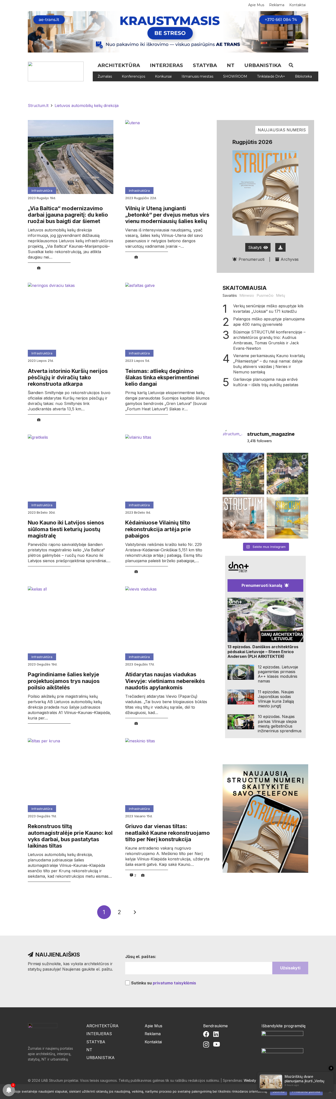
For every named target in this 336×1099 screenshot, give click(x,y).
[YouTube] (216, 1044)
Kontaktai (153, 1041)
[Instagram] (206, 1044)
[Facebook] (206, 1034)
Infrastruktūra (41, 190)
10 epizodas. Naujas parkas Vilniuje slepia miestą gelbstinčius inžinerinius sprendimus (280, 723)
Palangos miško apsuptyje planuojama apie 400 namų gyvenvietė (269, 321)
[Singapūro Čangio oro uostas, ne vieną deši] (243, 473)
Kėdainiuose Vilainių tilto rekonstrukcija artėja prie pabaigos (158, 529)
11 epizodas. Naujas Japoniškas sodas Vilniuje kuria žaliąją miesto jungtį (276, 699)
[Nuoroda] (57, 71)
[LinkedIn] (216, 1034)
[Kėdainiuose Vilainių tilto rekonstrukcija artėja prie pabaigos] (168, 471)
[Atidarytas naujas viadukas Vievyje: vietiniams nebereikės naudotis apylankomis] (168, 623)
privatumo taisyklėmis (174, 982)
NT (89, 1049)
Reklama (153, 1033)
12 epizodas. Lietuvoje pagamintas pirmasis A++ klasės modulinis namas (278, 674)
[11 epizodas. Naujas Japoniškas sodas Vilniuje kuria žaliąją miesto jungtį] (241, 697)
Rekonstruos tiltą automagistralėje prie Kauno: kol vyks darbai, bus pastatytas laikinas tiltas (70, 836)
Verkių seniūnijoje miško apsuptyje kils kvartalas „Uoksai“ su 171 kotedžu (268, 308)
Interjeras (99, 1033)
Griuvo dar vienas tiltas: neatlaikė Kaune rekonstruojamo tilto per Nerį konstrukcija (167, 832)
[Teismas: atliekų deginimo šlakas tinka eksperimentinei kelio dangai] (168, 320)
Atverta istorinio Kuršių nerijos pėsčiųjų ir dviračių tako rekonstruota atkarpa (68, 377)
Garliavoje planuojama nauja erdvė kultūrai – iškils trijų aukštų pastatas (265, 382)
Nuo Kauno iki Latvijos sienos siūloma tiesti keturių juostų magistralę (66, 529)
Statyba (95, 1041)
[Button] (280, 247)
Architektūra (102, 1025)
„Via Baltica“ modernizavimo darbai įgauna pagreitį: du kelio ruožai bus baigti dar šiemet (68, 215)
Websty (250, 1080)
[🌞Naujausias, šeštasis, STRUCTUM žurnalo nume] (287, 518)
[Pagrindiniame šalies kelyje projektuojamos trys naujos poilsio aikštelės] (70, 623)
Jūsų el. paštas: (140, 956)
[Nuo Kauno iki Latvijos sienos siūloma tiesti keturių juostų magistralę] (70, 471)
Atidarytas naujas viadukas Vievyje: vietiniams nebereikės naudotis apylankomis (165, 681)
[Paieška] (291, 65)
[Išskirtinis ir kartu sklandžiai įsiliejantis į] (287, 473)
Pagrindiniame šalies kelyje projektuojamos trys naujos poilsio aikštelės (64, 681)
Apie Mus (153, 1025)
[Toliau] (134, 912)
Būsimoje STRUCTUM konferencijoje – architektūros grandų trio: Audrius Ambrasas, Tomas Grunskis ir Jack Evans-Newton (269, 340)
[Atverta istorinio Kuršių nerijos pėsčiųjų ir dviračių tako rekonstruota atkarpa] (70, 320)
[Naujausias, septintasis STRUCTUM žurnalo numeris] (243, 518)
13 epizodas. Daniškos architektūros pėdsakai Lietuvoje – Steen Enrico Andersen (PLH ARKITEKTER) (263, 651)
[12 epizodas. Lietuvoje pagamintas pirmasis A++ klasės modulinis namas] (241, 672)
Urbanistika (100, 1057)
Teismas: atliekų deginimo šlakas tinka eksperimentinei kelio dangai (162, 377)
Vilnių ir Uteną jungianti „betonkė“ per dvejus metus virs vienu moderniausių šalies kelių (167, 215)
